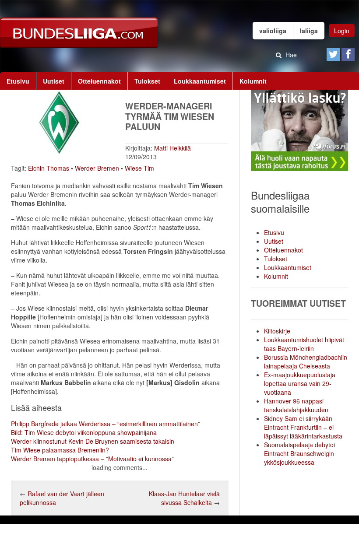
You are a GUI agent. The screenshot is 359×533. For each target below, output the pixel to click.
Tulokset (147, 81)
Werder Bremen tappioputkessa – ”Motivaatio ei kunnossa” (92, 458)
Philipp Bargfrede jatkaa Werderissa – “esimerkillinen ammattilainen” (105, 423)
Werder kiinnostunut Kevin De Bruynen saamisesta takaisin (92, 441)
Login (341, 30)
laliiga (309, 30)
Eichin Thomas (48, 168)
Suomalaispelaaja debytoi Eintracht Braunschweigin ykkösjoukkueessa (299, 453)
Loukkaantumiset (200, 81)
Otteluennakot (99, 81)
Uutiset (53, 81)
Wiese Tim (139, 168)
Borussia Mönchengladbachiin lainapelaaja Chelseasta (305, 361)
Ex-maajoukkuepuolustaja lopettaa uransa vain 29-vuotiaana (299, 383)
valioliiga (272, 30)
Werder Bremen (97, 168)
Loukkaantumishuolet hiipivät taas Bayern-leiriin (304, 344)
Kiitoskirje (277, 330)
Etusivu (18, 81)
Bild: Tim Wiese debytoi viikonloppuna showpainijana (84, 432)
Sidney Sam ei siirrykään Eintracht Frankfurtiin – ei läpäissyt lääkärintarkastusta (303, 427)
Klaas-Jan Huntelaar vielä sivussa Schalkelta (184, 498)
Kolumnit (253, 81)
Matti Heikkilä (172, 148)
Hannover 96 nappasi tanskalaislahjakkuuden (296, 405)
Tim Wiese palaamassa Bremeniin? (60, 449)
